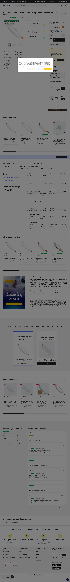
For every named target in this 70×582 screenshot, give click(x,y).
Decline (39, 69)
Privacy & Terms (42, 66)
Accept (48, 69)
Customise (31, 69)
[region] (35, 65)
